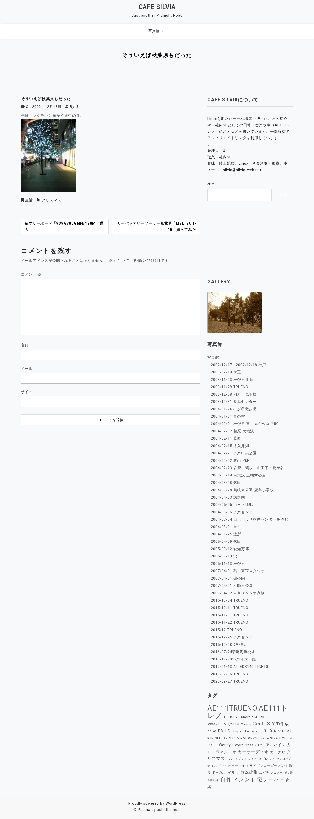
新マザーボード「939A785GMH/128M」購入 (64, 226)
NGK (224, 738)
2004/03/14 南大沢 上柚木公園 (238, 475)
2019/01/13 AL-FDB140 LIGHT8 (239, 666)
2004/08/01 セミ (226, 527)
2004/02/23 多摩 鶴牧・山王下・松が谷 (247, 468)
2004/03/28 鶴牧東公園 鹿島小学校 (242, 490)
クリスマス (51, 200)
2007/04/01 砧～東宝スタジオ (238, 571)
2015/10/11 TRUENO (229, 608)
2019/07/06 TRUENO (229, 674)
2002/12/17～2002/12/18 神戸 (238, 365)
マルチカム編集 (242, 772)
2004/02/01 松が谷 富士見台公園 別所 (245, 424)
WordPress (244, 745)
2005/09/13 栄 (224, 556)
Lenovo (251, 731)
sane (265, 738)
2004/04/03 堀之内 (228, 497)
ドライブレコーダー (261, 765)
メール (27, 368)
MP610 (279, 731)
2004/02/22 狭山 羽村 (230, 460)
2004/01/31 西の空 (228, 416)
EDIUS (224, 731)
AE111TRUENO (232, 708)
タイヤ (252, 759)
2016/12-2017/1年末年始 (233, 659)
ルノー (278, 772)
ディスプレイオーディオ (226, 765)
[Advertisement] (110, 458)
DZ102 (212, 731)
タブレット (266, 759)
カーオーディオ (253, 751)
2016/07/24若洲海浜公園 (233, 652)
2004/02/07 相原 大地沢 (232, 431)
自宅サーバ (265, 779)
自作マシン (235, 779)
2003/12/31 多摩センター (234, 401)
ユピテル (266, 772)
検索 (211, 183)
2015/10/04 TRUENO (229, 600)
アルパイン (276, 745)
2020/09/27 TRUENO (229, 681)
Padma (144, 809)
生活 (29, 200)
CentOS (261, 724)
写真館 (153, 31)
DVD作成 (280, 723)
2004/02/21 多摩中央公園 (234, 453)
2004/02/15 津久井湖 (230, 446)
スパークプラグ (236, 759)
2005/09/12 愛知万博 (230, 549)
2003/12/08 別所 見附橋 (234, 394)
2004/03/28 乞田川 (228, 482)
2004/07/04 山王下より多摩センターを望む (249, 519)
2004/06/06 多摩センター (234, 512)
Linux (265, 730)
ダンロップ (283, 759)
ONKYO (254, 738)
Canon (246, 724)
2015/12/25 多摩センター (234, 637)
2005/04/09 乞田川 (228, 541)
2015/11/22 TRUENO (229, 622)
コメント (31, 274)
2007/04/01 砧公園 (228, 578)
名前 (25, 345)
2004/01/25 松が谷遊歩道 (234, 409)
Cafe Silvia (157, 7)
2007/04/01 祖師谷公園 (232, 585)
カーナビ (278, 752)
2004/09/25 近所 (226, 534)
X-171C (260, 745)
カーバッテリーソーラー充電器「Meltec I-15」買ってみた (156, 226)
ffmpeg (238, 731)
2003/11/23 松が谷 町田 (232, 379)
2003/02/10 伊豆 (226, 372)
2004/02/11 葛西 (226, 438)
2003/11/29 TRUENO (229, 387)
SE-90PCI (277, 738)
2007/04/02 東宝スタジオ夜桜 (238, 593)
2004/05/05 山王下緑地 (232, 504)
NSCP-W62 (238, 738)
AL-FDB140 (231, 717)
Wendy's (226, 745)
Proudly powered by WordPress (157, 803)
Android (247, 717)
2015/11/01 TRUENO (229, 615)
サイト (27, 392)
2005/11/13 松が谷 (228, 563)
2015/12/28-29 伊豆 (229, 644)
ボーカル (219, 772)
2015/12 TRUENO (226, 630)
